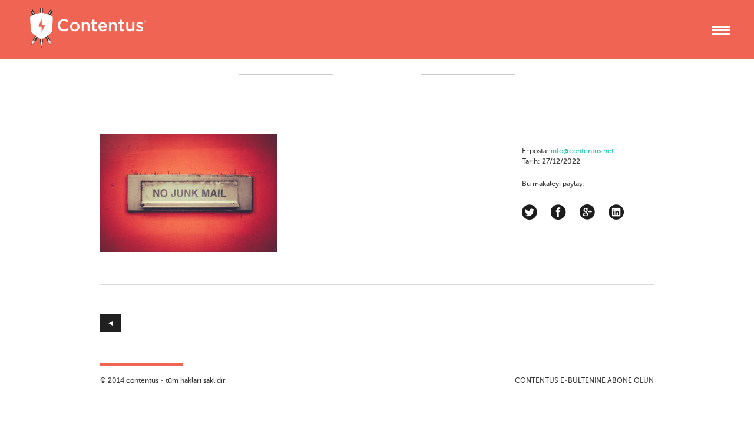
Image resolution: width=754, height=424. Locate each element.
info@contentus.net (582, 151)
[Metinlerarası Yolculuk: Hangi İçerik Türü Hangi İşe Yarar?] (238, 323)
